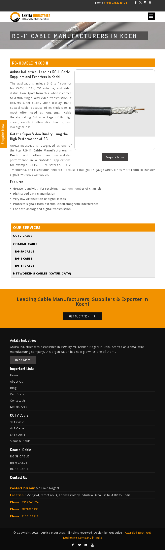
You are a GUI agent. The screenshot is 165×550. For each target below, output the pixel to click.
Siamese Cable (20, 441)
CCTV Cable (22, 236)
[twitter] (140, 2)
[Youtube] (150, 3)
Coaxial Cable (25, 244)
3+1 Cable (17, 422)
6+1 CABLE (18, 435)
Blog (13, 388)
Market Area (18, 407)
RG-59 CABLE (24, 251)
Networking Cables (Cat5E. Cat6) (42, 273)
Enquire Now (115, 157)
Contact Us (18, 400)
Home (14, 375)
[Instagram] (145, 3)
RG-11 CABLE (24, 265)
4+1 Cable (17, 428)
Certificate (17, 394)
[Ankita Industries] (30, 16)
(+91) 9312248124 (115, 2)
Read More (23, 360)
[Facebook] (136, 3)
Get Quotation (79, 316)
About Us (16, 381)
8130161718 (30, 516)
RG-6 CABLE (23, 258)
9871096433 (30, 509)
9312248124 (30, 502)
